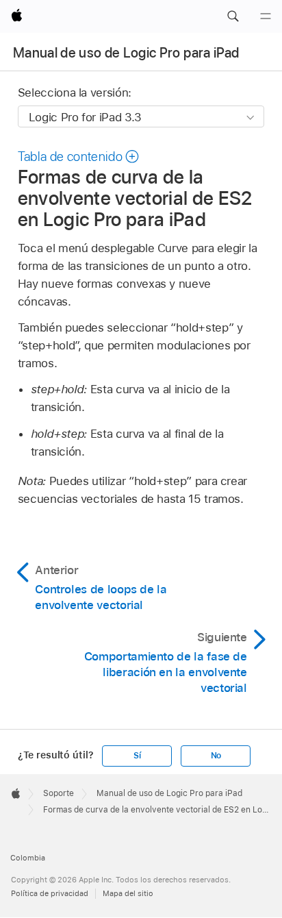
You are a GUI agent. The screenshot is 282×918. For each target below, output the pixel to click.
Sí (137, 755)
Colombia (27, 858)
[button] (232, 16)
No (216, 755)
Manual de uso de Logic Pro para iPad (126, 53)
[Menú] (265, 16)
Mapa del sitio (128, 893)
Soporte (58, 793)
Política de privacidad (49, 893)
